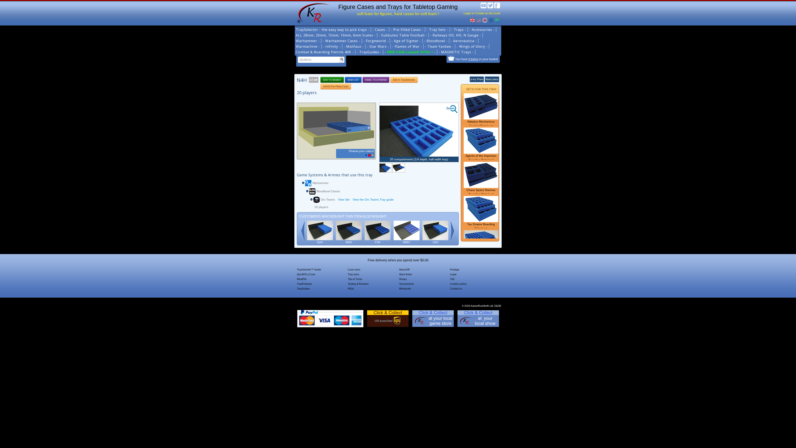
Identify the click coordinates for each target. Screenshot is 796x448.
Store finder (405, 274)
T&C (452, 279)
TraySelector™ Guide (309, 269)
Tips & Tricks (355, 279)
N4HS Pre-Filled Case (335, 86)
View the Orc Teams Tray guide (373, 199)
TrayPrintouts (304, 283)
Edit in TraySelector (404, 79)
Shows (403, 279)
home (312, 12)
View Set (343, 199)
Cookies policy (458, 283)
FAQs (351, 288)
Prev (476, 79)
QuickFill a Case (306, 274)
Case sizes (354, 269)
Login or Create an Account (482, 13)
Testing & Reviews (358, 283)
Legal (453, 274)
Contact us (456, 288)
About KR (404, 269)
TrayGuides (303, 288)
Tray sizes (353, 274)
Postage (454, 269)
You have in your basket (476, 59)
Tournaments (406, 283)
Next (492, 79)
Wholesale (405, 288)
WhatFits (302, 279)
